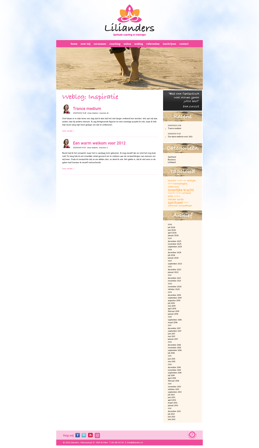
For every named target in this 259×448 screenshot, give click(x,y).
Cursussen (100, 43)
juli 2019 (171, 303)
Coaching (114, 43)
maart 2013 (172, 402)
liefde (170, 196)
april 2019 (172, 308)
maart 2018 (172, 322)
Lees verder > (68, 130)
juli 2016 (171, 353)
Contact (183, 43)
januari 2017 (173, 339)
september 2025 (175, 246)
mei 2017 (171, 336)
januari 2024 (173, 257)
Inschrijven (169, 43)
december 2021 (174, 278)
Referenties (152, 43)
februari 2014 (173, 380)
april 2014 (172, 378)
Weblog (138, 43)
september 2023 (175, 263)
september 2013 (175, 392)
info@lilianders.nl (135, 442)
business (172, 180)
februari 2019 (173, 311)
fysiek (170, 183)
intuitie (179, 193)
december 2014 (174, 367)
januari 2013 (173, 405)
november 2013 (174, 386)
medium (177, 196)
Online (127, 43)
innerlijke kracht (181, 189)
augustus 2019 (174, 300)
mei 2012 (171, 419)
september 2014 (175, 372)
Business (172, 159)
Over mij (85, 43)
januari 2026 (173, 235)
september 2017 (174, 331)
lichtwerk (187, 192)
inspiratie (171, 193)
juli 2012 (171, 414)
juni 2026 (172, 230)
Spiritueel (172, 157)
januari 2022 (173, 272)
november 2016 (174, 347)
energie (191, 180)
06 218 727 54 (117, 442)
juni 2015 (171, 358)
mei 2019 (172, 305)
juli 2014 (171, 375)
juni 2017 (171, 333)
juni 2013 (171, 397)
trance (185, 202)
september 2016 (175, 350)
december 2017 (174, 328)
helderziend (173, 186)
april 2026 (172, 232)
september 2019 (175, 297)
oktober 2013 (173, 389)
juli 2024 (171, 255)
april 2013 (172, 400)
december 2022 (174, 269)
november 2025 (174, 244)
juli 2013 (171, 394)
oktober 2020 (174, 289)
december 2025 (174, 241)
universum (173, 205)
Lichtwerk (172, 162)
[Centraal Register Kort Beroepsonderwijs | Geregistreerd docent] (192, 435)
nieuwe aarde (176, 199)
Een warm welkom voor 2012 (99, 143)
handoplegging (180, 183)
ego (184, 180)
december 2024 (174, 252)
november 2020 (175, 286)
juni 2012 (171, 416)
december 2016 (174, 344)
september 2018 (175, 319)
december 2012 (174, 411)
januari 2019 (173, 314)
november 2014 (174, 370)
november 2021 (174, 280)
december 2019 (174, 295)
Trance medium (87, 108)
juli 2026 (171, 227)
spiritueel (175, 202)
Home (74, 43)
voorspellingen (185, 205)
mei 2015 (171, 361)
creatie (179, 180)
